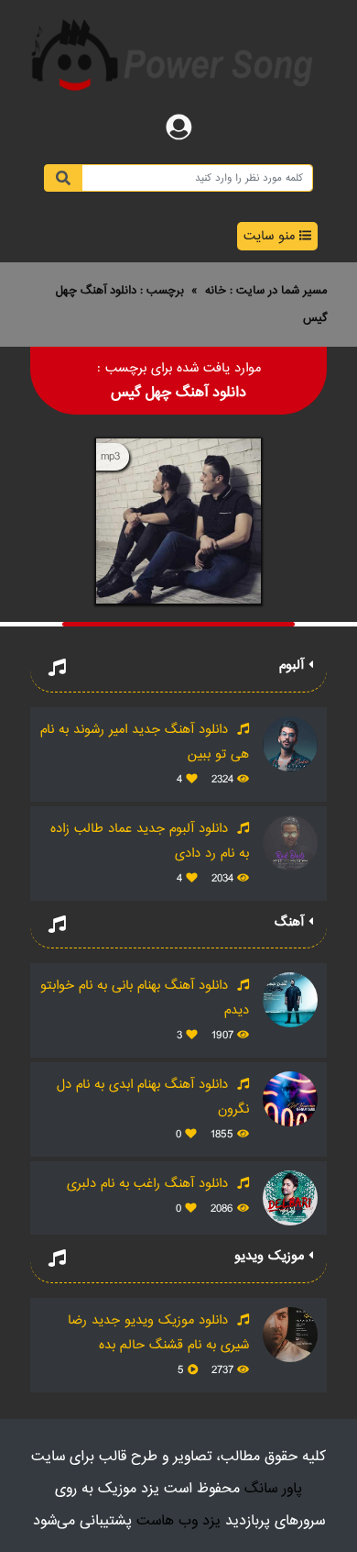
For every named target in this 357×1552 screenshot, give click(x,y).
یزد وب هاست (178, 1521)
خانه (215, 291)
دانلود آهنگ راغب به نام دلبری (150, 1183)
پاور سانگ (273, 1489)
